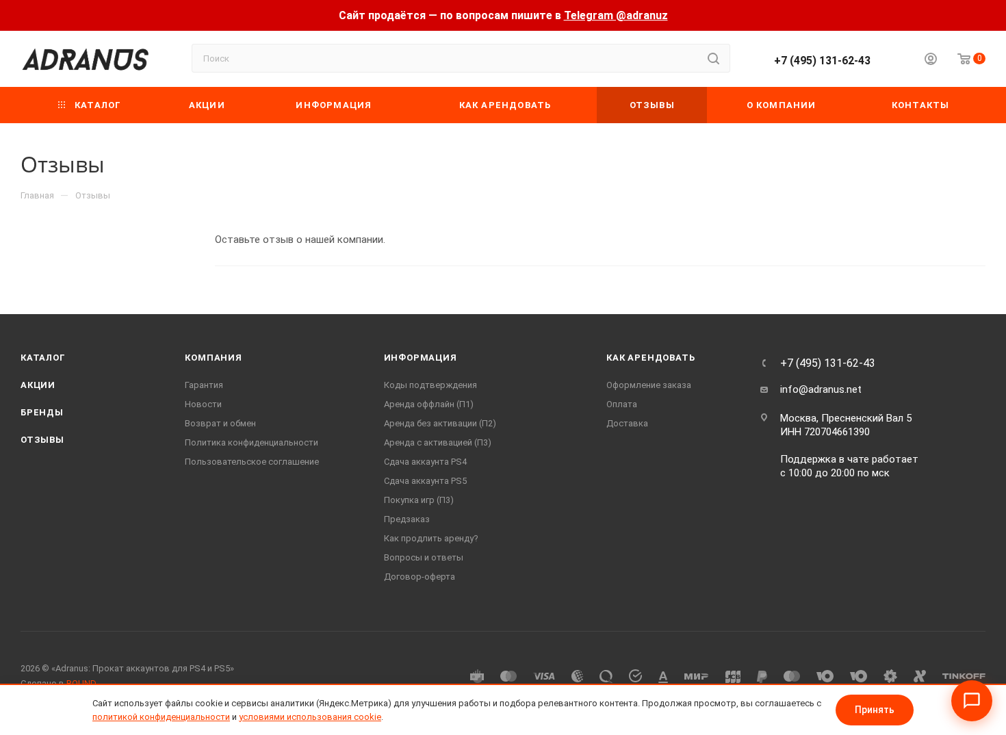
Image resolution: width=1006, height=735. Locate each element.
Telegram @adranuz (616, 15)
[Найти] (713, 58)
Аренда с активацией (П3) (437, 442)
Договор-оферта (419, 576)
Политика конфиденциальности (251, 442)
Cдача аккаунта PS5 (425, 481)
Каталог (43, 357)
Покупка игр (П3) (419, 500)
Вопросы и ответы (423, 557)
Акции (38, 385)
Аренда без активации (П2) (440, 423)
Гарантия (204, 385)
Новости (203, 404)
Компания (213, 357)
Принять (874, 709)
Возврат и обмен (220, 423)
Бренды (42, 412)
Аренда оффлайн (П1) (429, 404)
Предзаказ (407, 519)
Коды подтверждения (430, 385)
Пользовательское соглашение (252, 461)
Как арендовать (650, 357)
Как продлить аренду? (431, 538)
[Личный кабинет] (931, 61)
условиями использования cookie (310, 717)
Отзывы (42, 440)
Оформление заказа (648, 385)
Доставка (627, 423)
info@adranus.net (821, 389)
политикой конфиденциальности (161, 717)
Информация (420, 357)
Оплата (621, 404)
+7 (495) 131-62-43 (822, 60)
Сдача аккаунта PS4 (425, 461)
